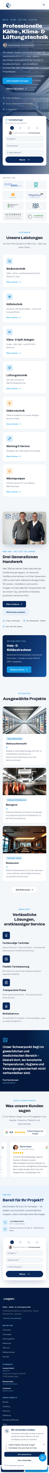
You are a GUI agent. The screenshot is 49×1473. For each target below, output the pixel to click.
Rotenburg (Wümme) (11, 1420)
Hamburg (6, 1406)
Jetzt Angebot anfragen (17, 81)
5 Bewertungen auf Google (35, 1132)
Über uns (6, 1348)
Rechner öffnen (17, 669)
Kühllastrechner (9, 1352)
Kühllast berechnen (15, 88)
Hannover (6, 1411)
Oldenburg (7, 1415)
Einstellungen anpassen (15, 1465)
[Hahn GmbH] (9, 5)
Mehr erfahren (12, 604)
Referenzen (7, 1343)
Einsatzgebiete (9, 1339)
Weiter (22, 160)
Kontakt (6, 1356)
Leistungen (7, 1334)
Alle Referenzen (23, 890)
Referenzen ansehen (15, 612)
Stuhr (5, 1424)
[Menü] (43, 4)
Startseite (7, 1330)
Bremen (5, 1402)
